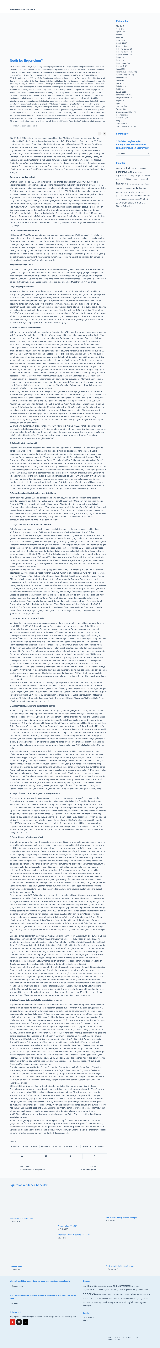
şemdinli (57, 1146)
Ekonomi (119, 34)
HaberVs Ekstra (122, 49)
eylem (134, 176)
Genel (35, 126)
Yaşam (119, 123)
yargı (118, 203)
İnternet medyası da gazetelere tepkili (74, 1235)
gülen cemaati (141, 179)
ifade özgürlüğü (117, 1294)
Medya (119, 77)
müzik (138, 192)
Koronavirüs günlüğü (124, 72)
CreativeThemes (113, 1339)
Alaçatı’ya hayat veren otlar (21, 1218)
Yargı (118, 121)
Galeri (118, 40)
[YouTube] (12, 1322)
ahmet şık (15, 1146)
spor (123, 199)
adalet (118, 168)
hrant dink (132, 184)
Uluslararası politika (124, 112)
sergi (148, 195)
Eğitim (118, 32)
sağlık (144, 195)
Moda (118, 80)
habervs (122, 183)
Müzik (118, 83)
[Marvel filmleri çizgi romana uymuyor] (128, 1201)
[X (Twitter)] (46, 1156)
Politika (119, 86)
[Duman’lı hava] (32, 1248)
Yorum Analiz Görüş (124, 126)
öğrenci (119, 206)
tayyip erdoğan (130, 199)
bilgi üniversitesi (125, 171)
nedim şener (108, 1299)
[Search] (149, 6)
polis (123, 195)
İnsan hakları (121, 63)
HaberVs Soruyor (123, 52)
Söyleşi (119, 100)
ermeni (130, 176)
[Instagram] (25, 1322)
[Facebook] (22, 1156)
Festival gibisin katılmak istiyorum (120, 1266)
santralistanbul (122, 95)
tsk (77, 1146)
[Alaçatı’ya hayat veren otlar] (32, 1202)
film (143, 176)
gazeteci (120, 179)
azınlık (137, 168)
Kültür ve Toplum (123, 75)
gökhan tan (130, 179)
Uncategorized (122, 115)
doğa (140, 172)
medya (131, 192)
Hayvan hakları (122, 55)
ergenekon (45, 1146)
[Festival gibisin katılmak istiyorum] (128, 1247)
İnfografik (120, 57)
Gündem (119, 46)
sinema (118, 199)
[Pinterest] (70, 1156)
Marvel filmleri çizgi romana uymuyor (121, 1218)
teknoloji (137, 199)
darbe (34, 1146)
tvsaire (144, 198)
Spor (118, 103)
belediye (143, 168)
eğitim (139, 176)
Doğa (118, 29)
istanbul (135, 188)
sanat (127, 195)
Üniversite (120, 118)
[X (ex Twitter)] (19, 1322)
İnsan (118, 60)
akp (132, 168)
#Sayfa (119, 26)
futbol (147, 175)
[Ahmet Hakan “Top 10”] (80, 1205)
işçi (141, 188)
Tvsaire (119, 109)
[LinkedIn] (95, 1156)
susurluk (68, 1146)
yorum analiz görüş (130, 202)
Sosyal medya (122, 98)
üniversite (127, 206)
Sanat (118, 92)
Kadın (118, 69)
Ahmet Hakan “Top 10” (67, 1226)
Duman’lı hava (16, 1267)
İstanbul (119, 66)
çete (25, 1146)
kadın (145, 188)
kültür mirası (123, 192)
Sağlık (118, 89)
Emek (118, 37)
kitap (117, 192)
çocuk (144, 203)
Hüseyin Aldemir (140, 184)
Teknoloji (120, 106)
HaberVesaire (88, 1317)
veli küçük (87, 1146)
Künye (85, 1320)
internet (127, 188)
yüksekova (99, 1146)
